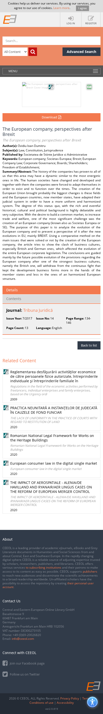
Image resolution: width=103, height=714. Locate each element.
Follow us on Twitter (24, 674)
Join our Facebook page (26, 663)
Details (12, 290)
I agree (82, 8)
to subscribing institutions (43, 567)
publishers (90, 571)
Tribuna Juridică (38, 310)
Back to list (89, 345)
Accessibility (65, 703)
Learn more (61, 8)
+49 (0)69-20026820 (27, 635)
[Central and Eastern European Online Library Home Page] (10, 19)
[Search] (32, 51)
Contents (13, 298)
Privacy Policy (69, 698)
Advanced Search (81, 51)
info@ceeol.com (23, 639)
